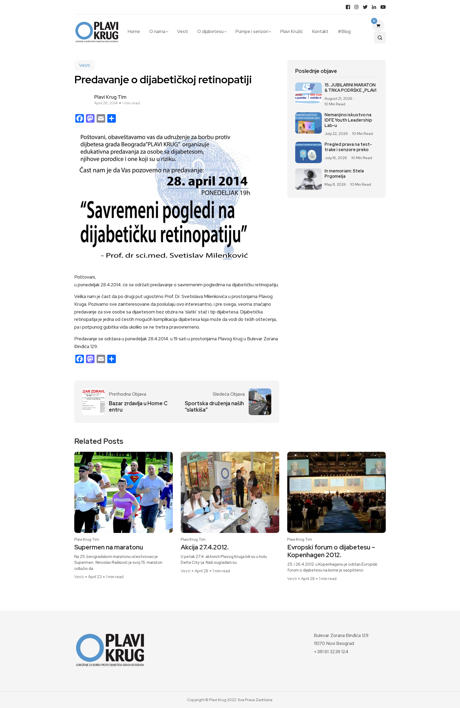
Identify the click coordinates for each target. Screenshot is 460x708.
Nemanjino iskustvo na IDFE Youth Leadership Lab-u (348, 120)
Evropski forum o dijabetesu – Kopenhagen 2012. (331, 551)
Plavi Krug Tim (110, 97)
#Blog (344, 31)
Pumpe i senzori (251, 31)
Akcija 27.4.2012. (205, 547)
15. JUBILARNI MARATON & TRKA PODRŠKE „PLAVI (350, 87)
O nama (157, 31)
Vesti (182, 31)
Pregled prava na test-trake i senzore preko (348, 147)
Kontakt (320, 31)
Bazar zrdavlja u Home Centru (138, 406)
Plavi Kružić (291, 31)
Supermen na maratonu (108, 547)
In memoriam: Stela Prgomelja (344, 173)
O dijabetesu (210, 31)
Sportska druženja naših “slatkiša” (214, 406)
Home (134, 31)
